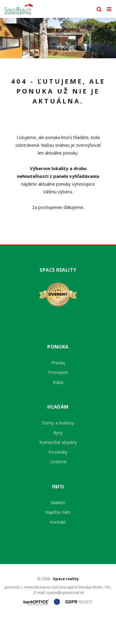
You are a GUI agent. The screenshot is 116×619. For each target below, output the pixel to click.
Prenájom (58, 372)
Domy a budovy (58, 423)
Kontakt (58, 522)
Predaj (58, 363)
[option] (58, 38)
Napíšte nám (58, 512)
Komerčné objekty (58, 442)
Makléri (58, 502)
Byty (58, 432)
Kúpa (58, 382)
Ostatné (58, 461)
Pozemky (58, 452)
